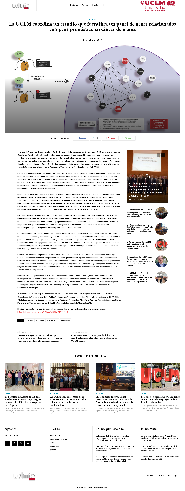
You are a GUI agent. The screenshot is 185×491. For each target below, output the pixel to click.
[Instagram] (14, 443)
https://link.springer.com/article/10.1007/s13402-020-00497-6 (42, 312)
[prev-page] (158, 155)
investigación (52, 320)
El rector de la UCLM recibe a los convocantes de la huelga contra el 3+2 (160, 457)
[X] (21, 443)
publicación (65, 320)
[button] (103, 5)
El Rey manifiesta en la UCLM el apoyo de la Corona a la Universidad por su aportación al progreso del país (159, 448)
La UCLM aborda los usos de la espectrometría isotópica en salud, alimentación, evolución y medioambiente (140, 213)
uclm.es (92, 19)
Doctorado (40, 320)
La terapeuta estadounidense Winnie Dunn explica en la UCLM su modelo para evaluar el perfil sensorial (160, 438)
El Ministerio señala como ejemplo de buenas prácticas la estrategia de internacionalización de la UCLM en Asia (95, 338)
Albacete (29, 320)
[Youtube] (28, 443)
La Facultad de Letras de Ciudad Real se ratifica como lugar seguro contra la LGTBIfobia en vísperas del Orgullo (23, 401)
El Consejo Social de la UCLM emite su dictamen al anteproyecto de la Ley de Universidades (139, 245)
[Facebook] (7, 443)
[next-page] (163, 155)
